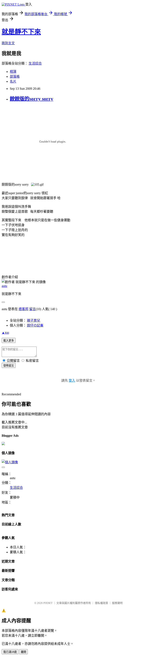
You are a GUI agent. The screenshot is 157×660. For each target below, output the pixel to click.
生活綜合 (35, 63)
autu (4, 286)
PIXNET (48, 602)
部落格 (15, 76)
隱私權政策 (101, 602)
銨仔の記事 (35, 325)
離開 (23, 651)
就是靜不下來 (21, 31)
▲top (5, 332)
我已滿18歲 (10, 651)
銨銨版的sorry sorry (31, 98)
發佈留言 (8, 365)
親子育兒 (33, 320)
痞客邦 (23, 309)
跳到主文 (8, 43)
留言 (32, 309)
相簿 (13, 71)
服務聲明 (117, 602)
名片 (13, 81)
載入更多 (8, 340)
